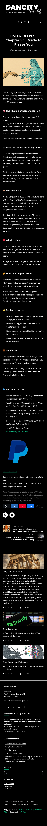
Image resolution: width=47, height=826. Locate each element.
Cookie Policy (29, 802)
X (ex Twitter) (9, 784)
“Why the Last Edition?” (13, 571)
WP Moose (23, 812)
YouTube (7, 788)
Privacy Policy (34, 804)
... (20, 636)
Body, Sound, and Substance (16, 662)
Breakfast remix (10, 629)
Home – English (10, 804)
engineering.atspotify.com (17, 431)
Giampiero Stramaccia (18, 50)
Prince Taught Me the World (15, 744)
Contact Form (18, 802)
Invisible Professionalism (14, 753)
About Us (8, 802)
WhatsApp (8, 786)
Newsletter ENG (22, 804)
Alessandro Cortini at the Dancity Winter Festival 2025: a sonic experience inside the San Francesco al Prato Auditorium (23, 758)
